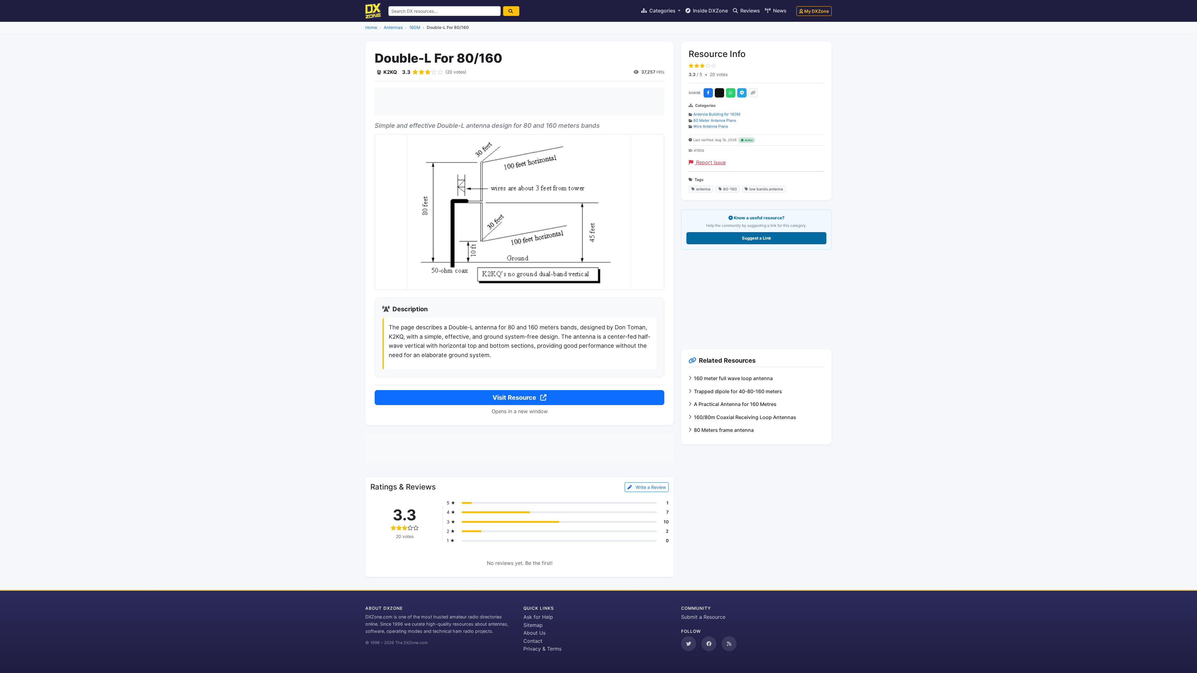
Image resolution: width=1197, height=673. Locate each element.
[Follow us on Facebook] (708, 643)
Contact (532, 641)
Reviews (749, 10)
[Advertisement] (519, 102)
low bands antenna (766, 189)
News (779, 10)
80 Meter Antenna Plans (714, 120)
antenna (703, 189)
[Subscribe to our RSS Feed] (729, 643)
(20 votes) (455, 71)
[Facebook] (708, 93)
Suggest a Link (756, 238)
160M (414, 27)
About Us (534, 633)
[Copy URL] (753, 93)
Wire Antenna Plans (710, 126)
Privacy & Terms (542, 649)
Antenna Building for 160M (716, 114)
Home (371, 27)
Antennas (393, 27)
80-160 (730, 189)
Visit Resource (515, 397)
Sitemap (533, 625)
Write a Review (650, 487)
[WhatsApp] (730, 93)
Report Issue (710, 162)
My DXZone (816, 11)
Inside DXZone (710, 10)
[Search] (511, 11)
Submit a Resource (703, 617)
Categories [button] (662, 10)
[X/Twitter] (719, 93)
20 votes (719, 74)
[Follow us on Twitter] (688, 643)
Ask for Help (538, 617)
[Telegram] (742, 93)
